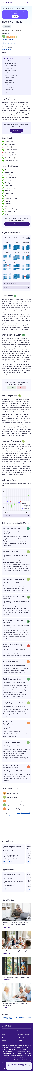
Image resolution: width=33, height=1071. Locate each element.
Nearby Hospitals (9, 87)
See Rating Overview (7, 39)
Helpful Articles (8, 92)
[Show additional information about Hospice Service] (14, 158)
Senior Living (9, 8)
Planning (19, 1031)
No (22, 387)
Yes (13, 387)
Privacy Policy (21, 1037)
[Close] (29, 1065)
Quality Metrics (8, 80)
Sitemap (19, 1040)
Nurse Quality (8, 68)
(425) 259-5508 (6, 49)
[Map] (16, 829)
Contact (4, 1031)
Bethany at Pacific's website (11, 43)
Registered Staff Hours (11, 65)
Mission (4, 1034)
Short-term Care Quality (11, 70)
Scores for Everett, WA (10, 82)
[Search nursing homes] (27, 3)
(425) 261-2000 (7, 861)
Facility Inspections (10, 73)
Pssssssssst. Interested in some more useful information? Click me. (18, 1065)
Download (15, 16)
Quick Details (8, 61)
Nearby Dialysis (9, 89)
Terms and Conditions (23, 1034)
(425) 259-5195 (7, 889)
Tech (3, 1037)
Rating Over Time (9, 77)
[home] (7, 2)
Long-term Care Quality (11, 75)
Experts (4, 1040)
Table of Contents (8, 58)
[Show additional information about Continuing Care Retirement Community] (11, 147)
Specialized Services (10, 63)
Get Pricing (15, 130)
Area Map (7, 85)
